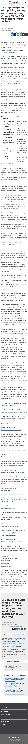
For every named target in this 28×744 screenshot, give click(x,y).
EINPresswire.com (10, 58)
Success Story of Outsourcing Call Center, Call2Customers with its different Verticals (14, 680)
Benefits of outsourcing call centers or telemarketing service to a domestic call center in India (15, 685)
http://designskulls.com (8, 490)
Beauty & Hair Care (20, 638)
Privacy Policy (20, 732)
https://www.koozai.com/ (8, 508)
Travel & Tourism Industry (17, 643)
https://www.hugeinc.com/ (9, 457)
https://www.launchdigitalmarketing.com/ (14, 412)
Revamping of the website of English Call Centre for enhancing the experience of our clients (14, 690)
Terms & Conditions (13, 730)
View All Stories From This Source (14, 694)
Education (5, 640)
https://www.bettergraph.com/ (10, 526)
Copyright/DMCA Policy (8, 732)
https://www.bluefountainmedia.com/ (12, 472)
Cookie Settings (14, 734)
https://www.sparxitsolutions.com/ (11, 542)
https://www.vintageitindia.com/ (11, 430)
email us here (5, 563)
